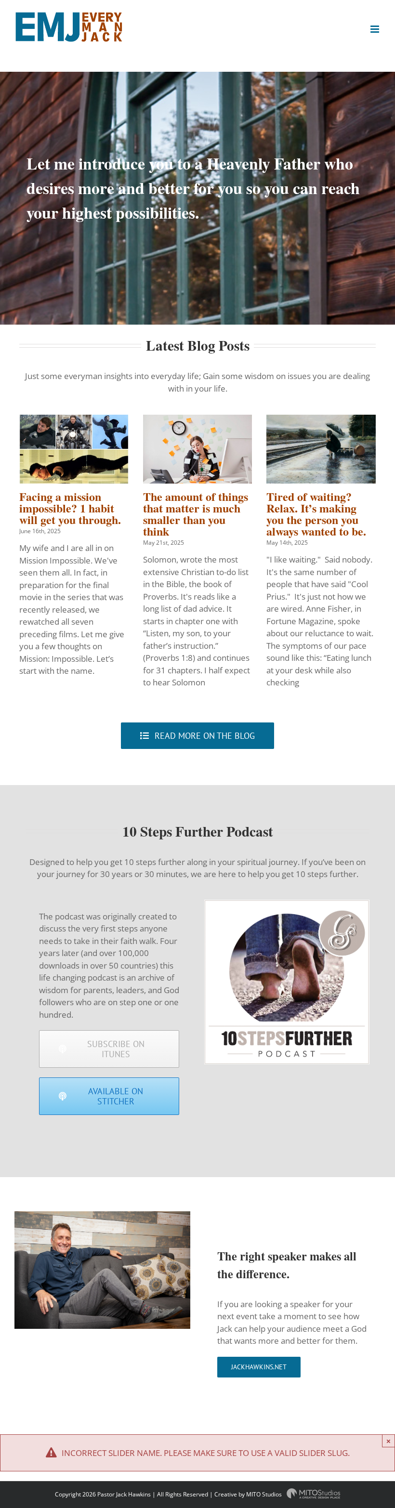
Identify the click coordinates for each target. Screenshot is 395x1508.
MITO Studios (264, 1494)
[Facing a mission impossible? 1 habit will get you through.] (74, 449)
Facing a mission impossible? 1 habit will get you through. (70, 508)
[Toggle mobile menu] (375, 29)
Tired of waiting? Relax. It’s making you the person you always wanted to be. (316, 513)
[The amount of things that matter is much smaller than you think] (197, 449)
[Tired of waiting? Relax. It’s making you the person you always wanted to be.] (321, 449)
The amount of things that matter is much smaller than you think (195, 513)
